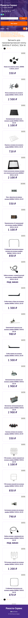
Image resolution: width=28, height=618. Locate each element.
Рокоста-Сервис (14, 608)
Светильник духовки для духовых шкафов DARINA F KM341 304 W (14, 511)
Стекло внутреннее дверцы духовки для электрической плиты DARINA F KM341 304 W (14, 173)
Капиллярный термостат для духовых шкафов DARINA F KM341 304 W (14, 329)
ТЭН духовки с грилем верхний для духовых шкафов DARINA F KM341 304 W (14, 460)
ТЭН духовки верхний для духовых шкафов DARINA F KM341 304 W (14, 485)
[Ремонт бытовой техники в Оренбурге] (14, 5)
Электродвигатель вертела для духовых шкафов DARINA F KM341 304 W (14, 381)
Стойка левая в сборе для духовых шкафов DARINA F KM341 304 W (14, 302)
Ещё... (7, 28)
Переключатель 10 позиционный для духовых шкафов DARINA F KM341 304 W (14, 225)
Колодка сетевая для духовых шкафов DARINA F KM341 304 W (14, 433)
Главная (2, 28)
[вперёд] (9, 48)
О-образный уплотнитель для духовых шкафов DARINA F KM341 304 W (14, 590)
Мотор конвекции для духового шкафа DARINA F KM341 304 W (14, 94)
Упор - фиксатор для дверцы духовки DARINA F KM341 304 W (14, 198)
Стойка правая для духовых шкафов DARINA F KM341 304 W (14, 354)
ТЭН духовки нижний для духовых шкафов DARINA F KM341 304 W (14, 563)
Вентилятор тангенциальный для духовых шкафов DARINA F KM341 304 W (14, 407)
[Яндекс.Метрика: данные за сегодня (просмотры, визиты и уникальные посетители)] (14, 611)
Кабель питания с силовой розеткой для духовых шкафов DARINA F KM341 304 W (14, 277)
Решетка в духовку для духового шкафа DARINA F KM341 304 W (14, 146)
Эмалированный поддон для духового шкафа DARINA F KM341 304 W (14, 121)
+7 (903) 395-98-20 (6, 11)
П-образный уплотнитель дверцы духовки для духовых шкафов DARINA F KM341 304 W (14, 251)
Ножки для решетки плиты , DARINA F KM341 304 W (14, 67)
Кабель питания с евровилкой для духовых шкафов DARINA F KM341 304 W (14, 538)
